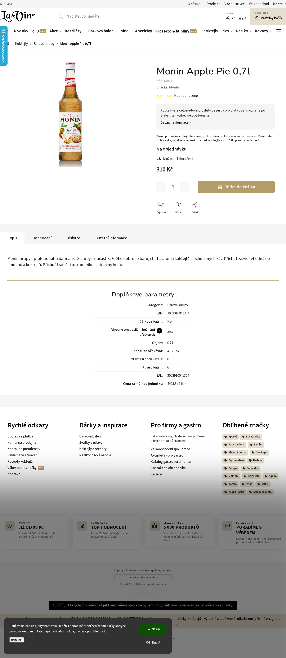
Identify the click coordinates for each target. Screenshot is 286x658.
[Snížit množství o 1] (161, 187)
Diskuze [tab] (73, 238)
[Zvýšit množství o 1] (184, 187)
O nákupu (195, 3)
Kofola (232, 484)
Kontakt (279, 3)
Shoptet (133, 584)
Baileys (257, 460)
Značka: (167, 87)
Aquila (273, 476)
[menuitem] (21, 31)
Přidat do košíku (239, 187)
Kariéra (156, 474)
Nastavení (16, 640)
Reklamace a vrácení (23, 455)
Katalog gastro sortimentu (171, 461)
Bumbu (258, 444)
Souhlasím (153, 629)
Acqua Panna (236, 492)
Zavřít (268, 219)
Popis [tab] (12, 238)
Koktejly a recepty (93, 449)
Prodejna (213, 3)
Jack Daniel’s (236, 444)
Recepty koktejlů (20, 461)
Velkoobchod (259, 3)
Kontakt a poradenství (24, 449)
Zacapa (232, 468)
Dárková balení (90, 436)
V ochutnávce (234, 3)
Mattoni (233, 476)
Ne (169, 321)
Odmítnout (153, 642)
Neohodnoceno (186, 96)
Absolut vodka (237, 452)
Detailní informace (175, 122)
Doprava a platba (20, 436)
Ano (170, 332)
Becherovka (253, 437)
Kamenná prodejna (22, 442)
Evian (249, 484)
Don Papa (261, 452)
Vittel (265, 484)
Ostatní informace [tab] (111, 238)
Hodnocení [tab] (42, 238)
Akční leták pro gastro (167, 455)
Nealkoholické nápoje (95, 455)
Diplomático (236, 460)
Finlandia (252, 468)
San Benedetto (262, 492)
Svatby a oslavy (90, 442)
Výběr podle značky (22, 467)
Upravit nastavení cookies (143, 577)
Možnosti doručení (178, 158)
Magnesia (253, 476)
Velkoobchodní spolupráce (170, 449)
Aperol (232, 437)
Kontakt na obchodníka (168, 468)
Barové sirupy (177, 305)
